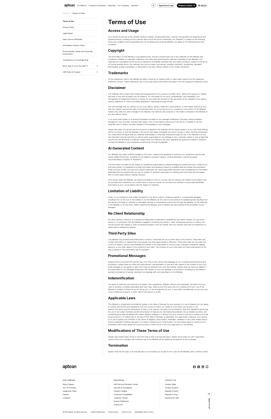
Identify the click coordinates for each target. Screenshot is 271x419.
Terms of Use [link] (78, 13)
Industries (112, 5)
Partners (134, 5)
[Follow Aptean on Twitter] (198, 367)
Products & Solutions (97, 5)
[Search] (153, 5)
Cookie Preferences (98, 412)
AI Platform (82, 5)
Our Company (123, 5)
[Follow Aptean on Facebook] (194, 367)
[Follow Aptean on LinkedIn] (203, 367)
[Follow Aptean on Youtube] (207, 367)
